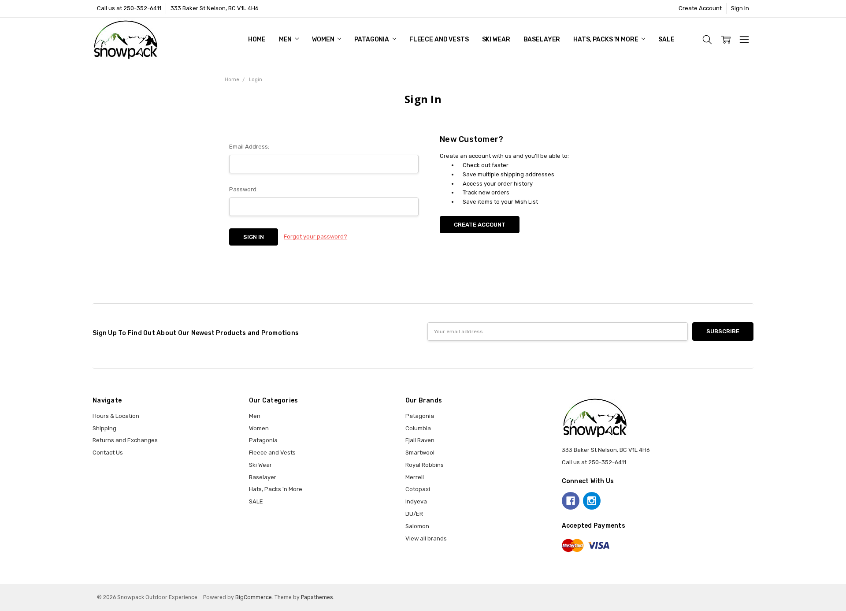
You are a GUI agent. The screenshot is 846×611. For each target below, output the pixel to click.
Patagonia (372, 39)
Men (286, 39)
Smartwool (419, 452)
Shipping (104, 428)
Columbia (418, 428)
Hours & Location (116, 416)
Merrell (414, 477)
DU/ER (414, 513)
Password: (243, 189)
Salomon (417, 526)
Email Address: (249, 146)
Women (323, 39)
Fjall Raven (419, 440)
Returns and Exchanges (125, 440)
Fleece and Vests (439, 39)
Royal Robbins (424, 465)
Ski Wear (496, 39)
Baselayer (541, 39)
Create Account (700, 8)
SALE (666, 39)
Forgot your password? (315, 236)
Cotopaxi (417, 489)
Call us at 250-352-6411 (129, 8)
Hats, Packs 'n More (606, 39)
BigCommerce (253, 597)
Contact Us (108, 452)
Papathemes (317, 597)
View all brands (426, 538)
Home (256, 39)
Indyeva (416, 501)
